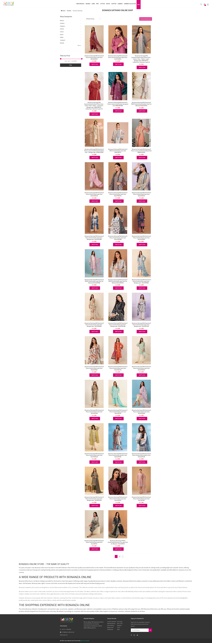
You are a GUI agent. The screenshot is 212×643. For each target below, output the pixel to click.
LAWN (93, 3)
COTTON (102, 3)
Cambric (120, 3)
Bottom (62, 20)
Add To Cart (95, 64)
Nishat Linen (110, 627)
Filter (70, 65)
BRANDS (88, 3)
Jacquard (62, 40)
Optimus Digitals (85, 640)
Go (150, 630)
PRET (97, 3)
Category (62, 26)
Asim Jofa (119, 623)
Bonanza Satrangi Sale (145, 18)
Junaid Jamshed (111, 621)
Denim (61, 34)
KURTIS (108, 3)
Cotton (62, 31)
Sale (138, 4)
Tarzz (118, 627)
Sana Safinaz (110, 625)
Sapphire (119, 625)
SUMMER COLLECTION (130, 3)
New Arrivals (80, 3)
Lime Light (119, 621)
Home (63, 10)
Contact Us (64, 635)
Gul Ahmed (110, 629)
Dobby (61, 37)
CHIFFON (113, 3)
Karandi (62, 43)
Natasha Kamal (111, 623)
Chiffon (62, 29)
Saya (118, 629)
